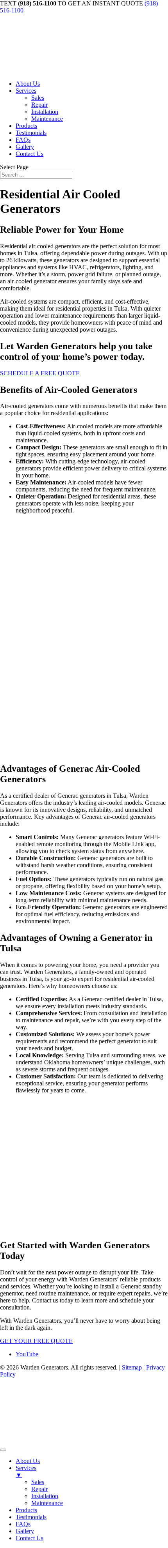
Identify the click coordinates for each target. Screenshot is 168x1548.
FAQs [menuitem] (23, 1524)
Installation (44, 111)
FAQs (23, 139)
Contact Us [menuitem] (29, 1538)
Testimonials (31, 132)
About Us (28, 83)
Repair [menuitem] (39, 1489)
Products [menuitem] (26, 1510)
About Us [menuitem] (28, 1461)
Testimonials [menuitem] (31, 1517)
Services (26, 90)
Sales (37, 97)
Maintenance (47, 118)
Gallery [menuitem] (25, 1531)
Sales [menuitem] (37, 1482)
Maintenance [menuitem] (47, 1503)
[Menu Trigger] (3, 1450)
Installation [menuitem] (44, 1496)
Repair (39, 104)
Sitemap (132, 1367)
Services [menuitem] (26, 1471)
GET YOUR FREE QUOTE (36, 1341)
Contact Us (29, 153)
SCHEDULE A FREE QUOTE (40, 373)
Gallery (25, 146)
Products (26, 125)
